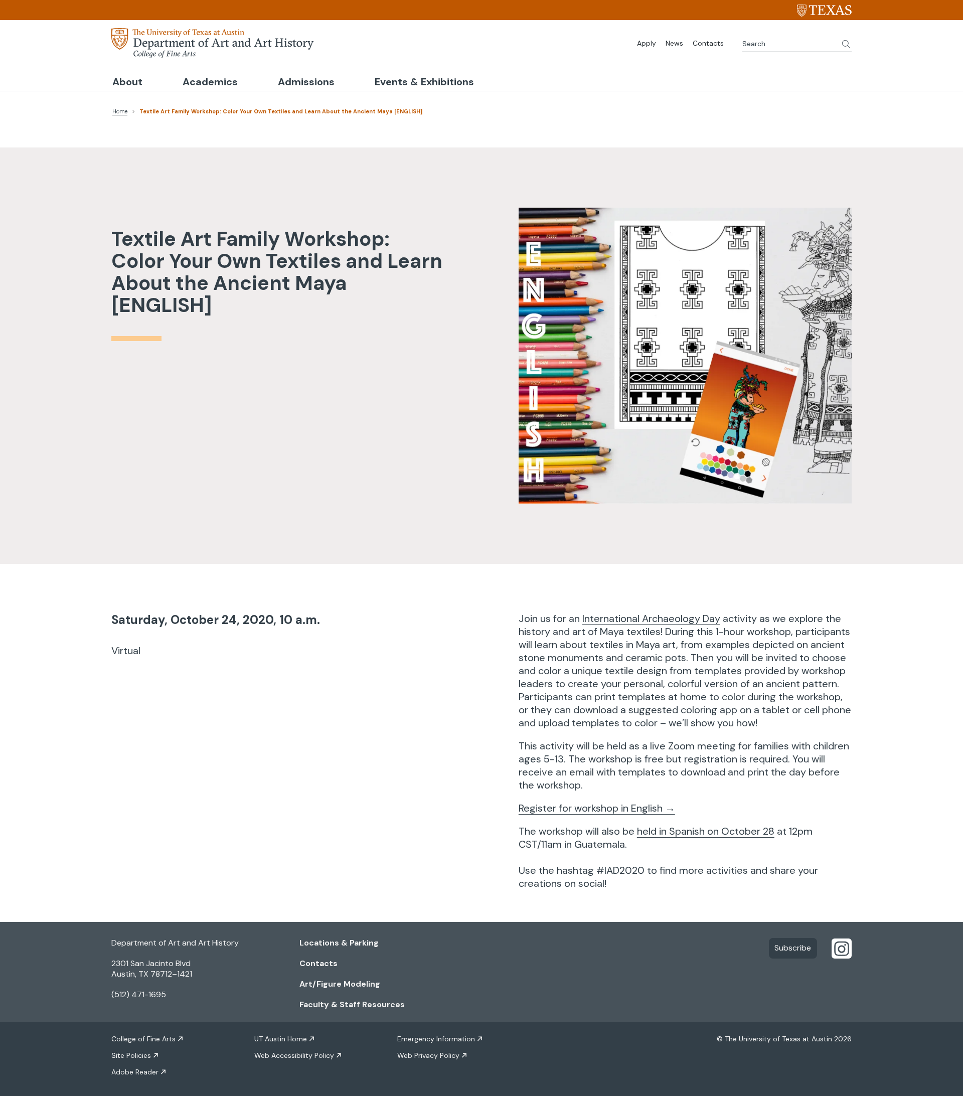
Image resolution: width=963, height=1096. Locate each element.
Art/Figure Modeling (339, 984)
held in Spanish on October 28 (705, 831)
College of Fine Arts (143, 1038)
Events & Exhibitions (424, 81)
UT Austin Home (280, 1038)
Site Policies (131, 1055)
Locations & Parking (339, 942)
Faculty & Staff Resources (352, 1004)
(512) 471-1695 (138, 994)
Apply (646, 43)
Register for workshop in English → (597, 808)
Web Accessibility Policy (294, 1055)
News (674, 43)
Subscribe (792, 948)
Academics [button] (210, 81)
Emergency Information (436, 1038)
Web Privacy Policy (428, 1055)
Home (119, 111)
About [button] (127, 81)
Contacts (708, 43)
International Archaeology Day (651, 618)
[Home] (212, 42)
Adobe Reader (134, 1071)
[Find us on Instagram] (842, 948)
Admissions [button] (306, 81)
